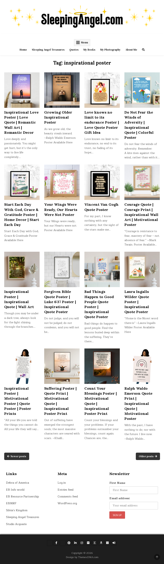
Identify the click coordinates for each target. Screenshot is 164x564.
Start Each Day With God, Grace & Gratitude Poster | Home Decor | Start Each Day (21, 214)
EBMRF (11, 503)
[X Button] (49, 543)
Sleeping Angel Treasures (48, 49)
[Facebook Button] (56, 542)
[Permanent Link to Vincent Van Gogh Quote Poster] (102, 182)
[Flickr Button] (88, 542)
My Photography (110, 49)
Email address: (119, 498)
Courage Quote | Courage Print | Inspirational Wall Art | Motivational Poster (141, 214)
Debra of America (17, 482)
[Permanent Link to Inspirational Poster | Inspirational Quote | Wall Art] (22, 269)
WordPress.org (67, 503)
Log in (62, 482)
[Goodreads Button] (107, 542)
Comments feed (68, 496)
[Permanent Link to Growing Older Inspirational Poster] (62, 90)
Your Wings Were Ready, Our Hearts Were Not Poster (60, 209)
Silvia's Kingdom (16, 510)
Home (23, 49)
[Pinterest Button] (69, 542)
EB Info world (15, 489)
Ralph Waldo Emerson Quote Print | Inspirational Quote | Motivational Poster (138, 403)
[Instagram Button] (81, 542)
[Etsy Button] (94, 542)
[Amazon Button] (101, 542)
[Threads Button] (62, 543)
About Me (131, 49)
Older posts (146, 456)
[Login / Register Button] (113, 542)
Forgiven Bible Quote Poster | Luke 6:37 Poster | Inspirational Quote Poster (60, 301)
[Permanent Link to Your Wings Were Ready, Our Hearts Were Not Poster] (62, 182)
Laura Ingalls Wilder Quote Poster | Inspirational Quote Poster (136, 301)
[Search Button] (143, 49)
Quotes (74, 49)
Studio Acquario (16, 524)
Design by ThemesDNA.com (82, 557)
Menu (84, 42)
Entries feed (65, 489)
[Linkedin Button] (75, 542)
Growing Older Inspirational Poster (58, 117)
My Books (89, 49)
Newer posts (18, 456)
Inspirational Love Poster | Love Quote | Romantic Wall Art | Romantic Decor (21, 122)
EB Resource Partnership (22, 496)
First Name (117, 483)
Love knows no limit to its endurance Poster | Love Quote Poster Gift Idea (101, 122)
